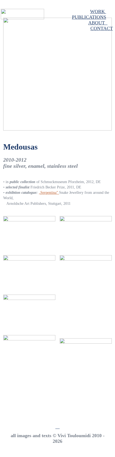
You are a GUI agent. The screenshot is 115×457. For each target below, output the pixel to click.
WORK (98, 11)
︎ (57, 426)
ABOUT (98, 22)
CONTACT (101, 28)
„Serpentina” (49, 193)
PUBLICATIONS (89, 17)
